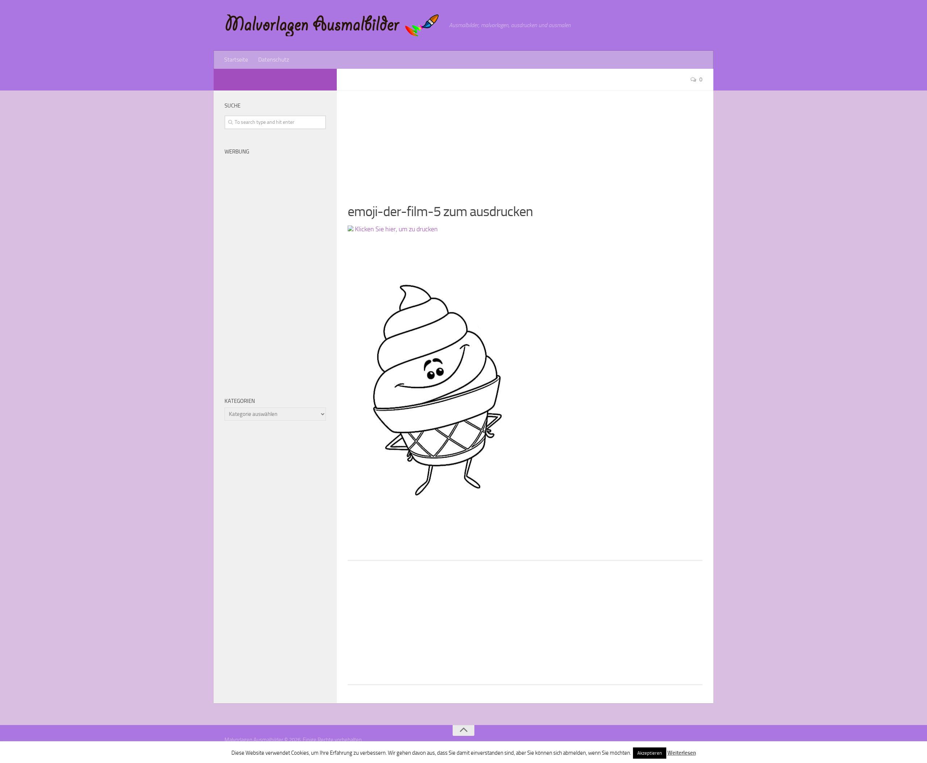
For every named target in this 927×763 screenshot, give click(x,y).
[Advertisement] (525, 141)
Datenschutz (273, 59)
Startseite (236, 59)
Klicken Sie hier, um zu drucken (395, 229)
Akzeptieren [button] (649, 753)
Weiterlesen (681, 753)
